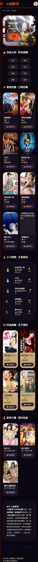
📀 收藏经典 (10, 364)
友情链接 (27, 547)
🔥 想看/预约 (10, 127)
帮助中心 (16, 547)
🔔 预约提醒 (10, 455)
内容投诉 (6, 553)
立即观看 (14, 37)
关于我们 (6, 547)
